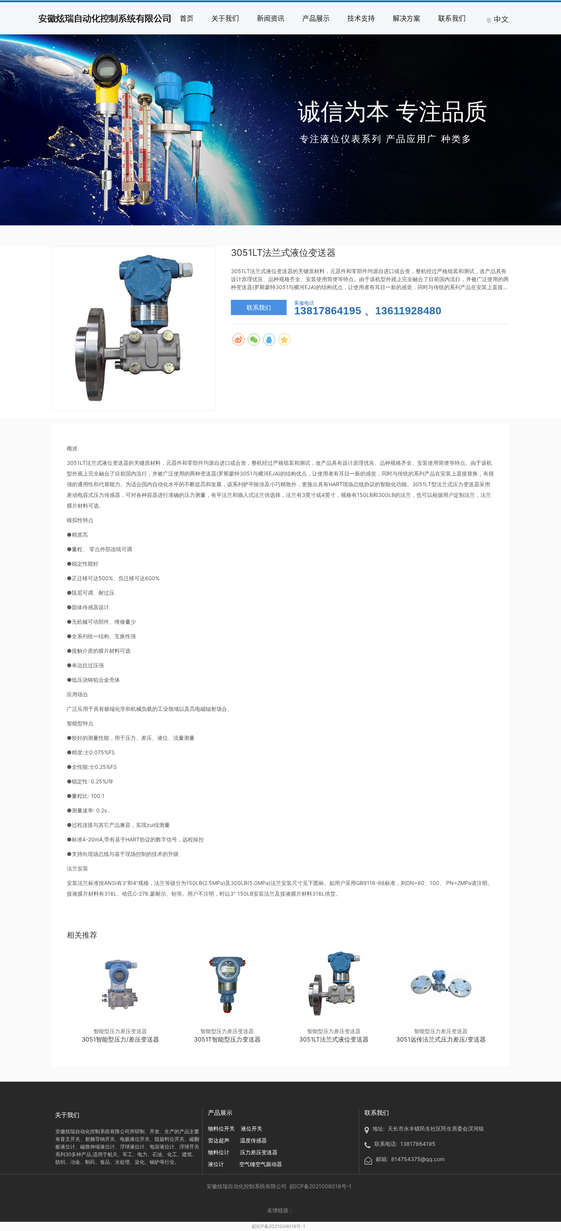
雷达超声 (218, 1140)
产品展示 (316, 18)
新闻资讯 (270, 18)
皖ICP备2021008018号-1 (278, 1226)
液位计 (216, 1164)
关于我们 (225, 18)
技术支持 (361, 18)
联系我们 (452, 18)
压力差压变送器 (258, 1152)
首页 (186, 18)
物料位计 (218, 1152)
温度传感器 (253, 1140)
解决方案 (406, 18)
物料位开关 (221, 1128)
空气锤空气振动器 (260, 1164)
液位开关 (251, 1128)
